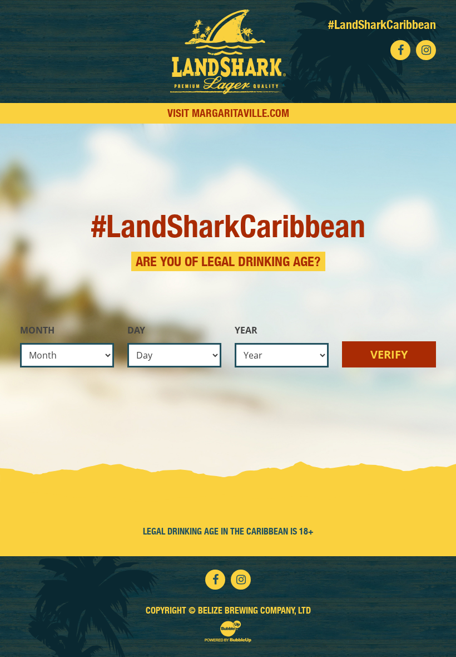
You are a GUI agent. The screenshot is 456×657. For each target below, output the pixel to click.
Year (246, 330)
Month (37, 330)
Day (136, 330)
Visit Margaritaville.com (228, 113)
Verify (389, 354)
